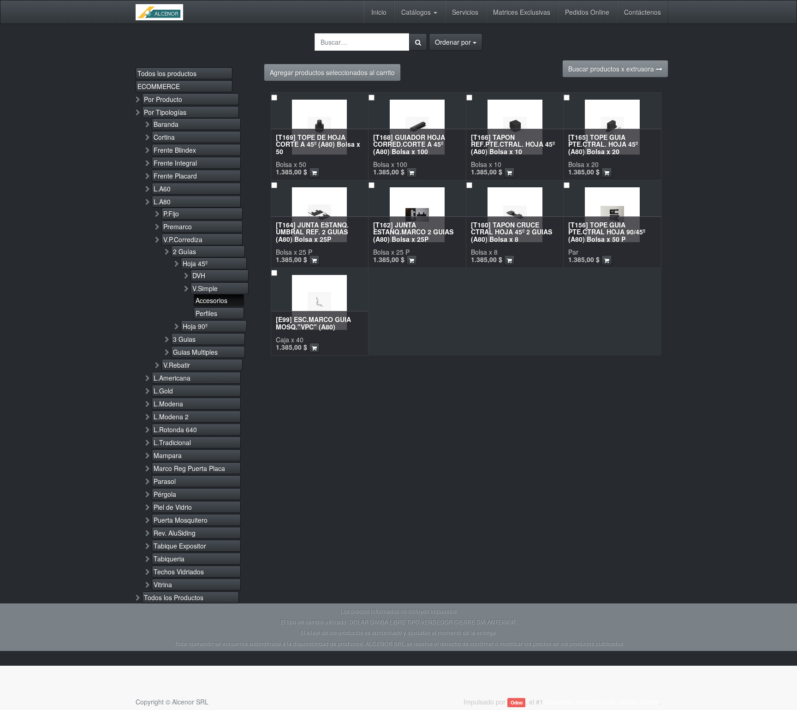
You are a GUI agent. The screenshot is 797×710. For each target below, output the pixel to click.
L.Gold (163, 390)
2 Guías (184, 251)
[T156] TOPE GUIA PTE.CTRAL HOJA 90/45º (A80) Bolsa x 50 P (606, 232)
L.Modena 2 (171, 416)
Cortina (164, 137)
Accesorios (211, 300)
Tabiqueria (169, 558)
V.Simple (205, 288)
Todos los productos (166, 73)
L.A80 (162, 201)
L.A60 (162, 188)
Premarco (177, 226)
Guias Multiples (195, 352)
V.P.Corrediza (182, 239)
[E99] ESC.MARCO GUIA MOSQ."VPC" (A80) (313, 323)
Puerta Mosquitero (181, 520)
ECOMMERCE (158, 86)
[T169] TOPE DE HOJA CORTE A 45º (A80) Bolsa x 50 (318, 144)
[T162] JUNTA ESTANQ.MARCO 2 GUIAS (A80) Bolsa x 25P (413, 232)
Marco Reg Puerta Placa (189, 468)
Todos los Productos (173, 597)
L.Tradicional (172, 442)
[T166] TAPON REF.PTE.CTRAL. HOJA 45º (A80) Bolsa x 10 (513, 144)
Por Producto (163, 99)
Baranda (166, 124)
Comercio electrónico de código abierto (602, 701)
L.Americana (172, 377)
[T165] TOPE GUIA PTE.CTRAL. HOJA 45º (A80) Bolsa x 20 (603, 144)
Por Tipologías (165, 112)
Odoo (517, 702)
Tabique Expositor (180, 545)
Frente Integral (175, 162)
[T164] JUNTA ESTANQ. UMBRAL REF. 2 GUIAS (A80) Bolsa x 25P (312, 232)
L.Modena (168, 403)
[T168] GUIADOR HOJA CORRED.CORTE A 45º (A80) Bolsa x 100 (409, 144)
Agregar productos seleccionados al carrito (332, 72)
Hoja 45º (195, 263)
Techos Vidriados (179, 571)
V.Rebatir (176, 365)
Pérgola (165, 494)
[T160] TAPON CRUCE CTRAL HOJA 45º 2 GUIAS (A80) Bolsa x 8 (511, 232)
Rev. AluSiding (175, 532)
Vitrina (163, 584)
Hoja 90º (195, 326)
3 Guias (184, 339)
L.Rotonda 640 (175, 429)
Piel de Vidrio (173, 507)
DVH (198, 275)
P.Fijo (171, 213)
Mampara (168, 455)
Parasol (165, 481)
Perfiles (206, 313)
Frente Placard (175, 175)
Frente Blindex (175, 150)
